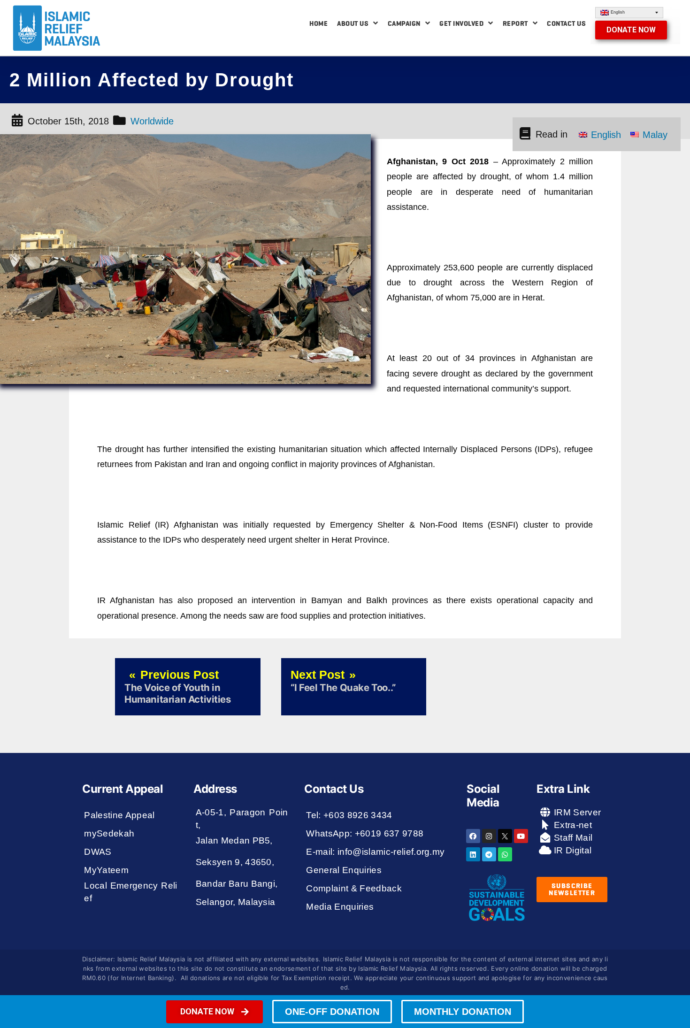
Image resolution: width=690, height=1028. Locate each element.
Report (515, 23)
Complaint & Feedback (354, 888)
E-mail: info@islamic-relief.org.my (375, 852)
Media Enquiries (340, 907)
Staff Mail (572, 838)
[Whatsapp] (505, 854)
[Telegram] (489, 854)
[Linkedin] (473, 854)
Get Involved (461, 23)
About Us (352, 23)
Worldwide (152, 121)
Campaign (404, 23)
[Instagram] (489, 836)
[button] (631, 30)
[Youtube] (521, 836)
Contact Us (566, 23)
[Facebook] (473, 836)
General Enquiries (344, 870)
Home (318, 23)
